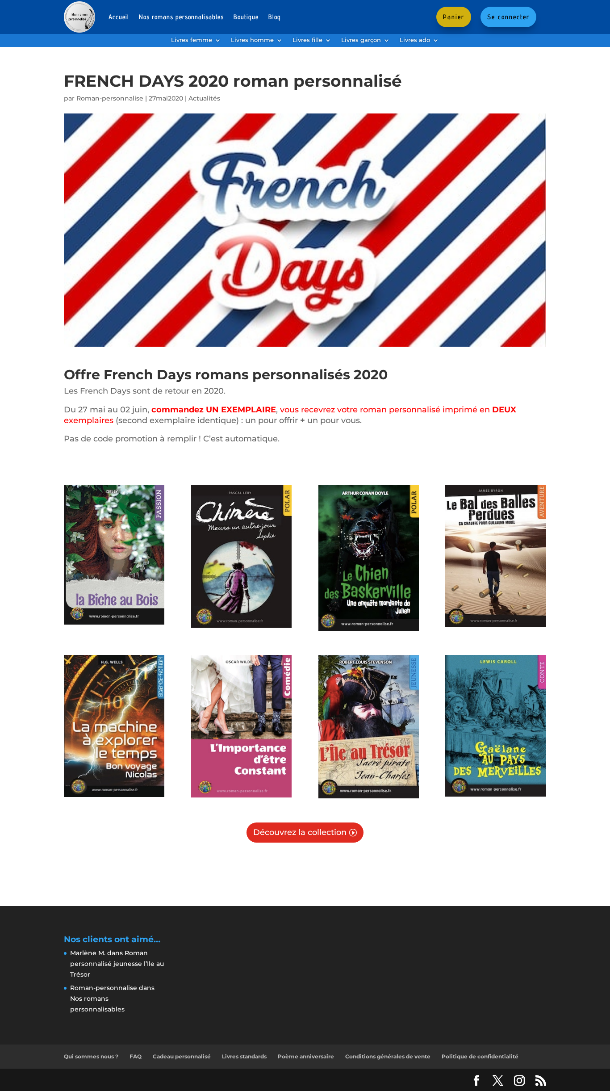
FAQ (136, 1056)
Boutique (246, 17)
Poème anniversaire (306, 1056)
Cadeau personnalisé (182, 1056)
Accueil (119, 17)
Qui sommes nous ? (91, 1056)
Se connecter (508, 17)
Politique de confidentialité (480, 1056)
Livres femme (191, 40)
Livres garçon (361, 40)
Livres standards (244, 1056)
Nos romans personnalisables (181, 17)
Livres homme (252, 40)
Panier (453, 17)
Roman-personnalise (109, 98)
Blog (274, 17)
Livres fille (307, 40)
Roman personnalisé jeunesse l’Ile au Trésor (117, 963)
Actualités (204, 98)
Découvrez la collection (300, 832)
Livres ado (415, 40)
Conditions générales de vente (387, 1056)
